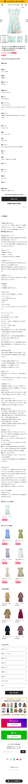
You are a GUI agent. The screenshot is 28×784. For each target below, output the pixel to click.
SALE (2, 685)
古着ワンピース (4, 649)
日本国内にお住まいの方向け (14, 203)
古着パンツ (3, 676)
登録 (23, 751)
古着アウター (4, 667)
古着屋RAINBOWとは (7, 231)
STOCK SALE (4, 681)
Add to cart (14, 199)
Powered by (12, 769)
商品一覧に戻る (14, 692)
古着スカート (4, 672)
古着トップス (4, 658)
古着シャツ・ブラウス (6, 653)
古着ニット (3, 662)
